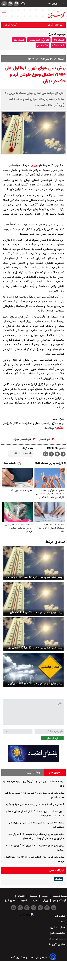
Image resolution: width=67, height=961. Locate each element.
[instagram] (47, 907)
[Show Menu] (3, 12)
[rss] (53, 907)
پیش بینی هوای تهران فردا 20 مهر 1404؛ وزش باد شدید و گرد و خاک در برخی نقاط (34, 683)
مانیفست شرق (57, 933)
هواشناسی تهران (22, 439)
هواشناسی (45, 439)
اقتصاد (21, 896)
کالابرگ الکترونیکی (39, 40)
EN (16, 4)
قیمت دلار (58, 40)
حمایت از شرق (57, 927)
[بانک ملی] (33, 761)
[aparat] (27, 907)
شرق (34, 165)
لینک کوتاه (28, 448)
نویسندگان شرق (57, 939)
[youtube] (13, 907)
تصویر (23, 900)
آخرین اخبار (55, 772)
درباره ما (61, 922)
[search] (4, 3)
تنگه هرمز (42, 45)
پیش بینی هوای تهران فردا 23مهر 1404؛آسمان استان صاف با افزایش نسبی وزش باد (36, 612)
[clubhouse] (20, 907)
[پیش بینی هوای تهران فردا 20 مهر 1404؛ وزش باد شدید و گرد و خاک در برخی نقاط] (33, 670)
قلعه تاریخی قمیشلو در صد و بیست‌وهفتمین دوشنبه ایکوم (35, 804)
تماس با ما (60, 916)
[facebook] (51, 454)
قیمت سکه (58, 45)
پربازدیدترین (33, 772)
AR (10, 4)
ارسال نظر (52, 738)
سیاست (33, 896)
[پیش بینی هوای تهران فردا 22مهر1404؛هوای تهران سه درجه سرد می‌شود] (33, 634)
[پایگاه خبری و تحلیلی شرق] (56, 14)
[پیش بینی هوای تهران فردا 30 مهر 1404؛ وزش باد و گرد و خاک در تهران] (33, 563)
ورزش (45, 900)
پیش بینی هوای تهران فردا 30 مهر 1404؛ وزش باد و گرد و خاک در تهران (34, 577)
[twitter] (57, 454)
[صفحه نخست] (22, 3)
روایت (34, 900)
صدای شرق (11, 900)
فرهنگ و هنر (59, 900)
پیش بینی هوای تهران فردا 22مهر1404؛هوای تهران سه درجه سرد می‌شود (33, 648)
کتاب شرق (11, 25)
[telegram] (63, 454)
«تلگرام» (59, 428)
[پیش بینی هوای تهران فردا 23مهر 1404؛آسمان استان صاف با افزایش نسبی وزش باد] (33, 599)
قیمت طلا (18, 40)
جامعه (60, 59)
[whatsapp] (45, 453)
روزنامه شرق (55, 25)
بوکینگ (58, 879)
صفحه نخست (59, 896)
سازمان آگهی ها (57, 944)
